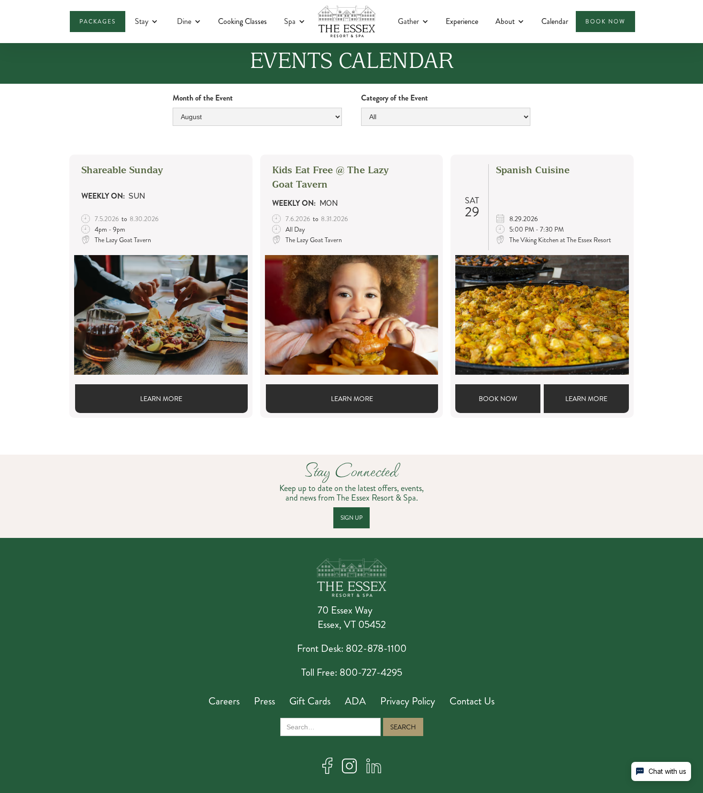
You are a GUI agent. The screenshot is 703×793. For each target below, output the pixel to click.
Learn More (161, 398)
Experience (462, 21)
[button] (146, 21)
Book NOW (605, 21)
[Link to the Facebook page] (327, 766)
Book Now (498, 398)
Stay (141, 21)
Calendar (554, 21)
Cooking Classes (242, 21)
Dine (184, 21)
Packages (97, 21)
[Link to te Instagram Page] (349, 766)
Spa (290, 21)
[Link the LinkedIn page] (373, 766)
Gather (408, 21)
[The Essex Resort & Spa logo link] (352, 577)
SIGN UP (351, 518)
